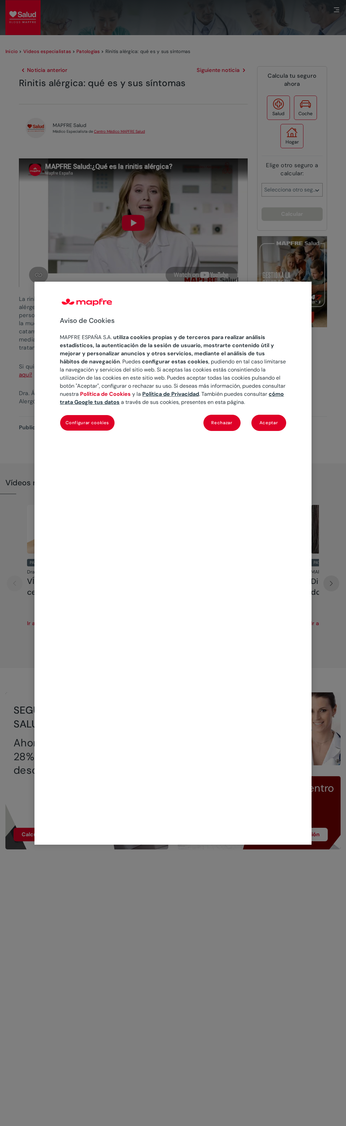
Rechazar (221, 423)
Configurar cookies (87, 423)
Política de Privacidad (170, 394)
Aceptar (269, 423)
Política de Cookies (105, 394)
